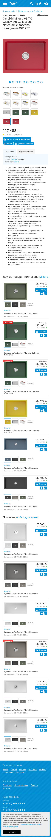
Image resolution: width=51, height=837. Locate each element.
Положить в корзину (18, 139)
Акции (5, 769)
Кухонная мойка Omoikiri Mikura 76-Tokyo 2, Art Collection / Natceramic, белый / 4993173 (34, 94)
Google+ (34, 785)
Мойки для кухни (24, 11)
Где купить (20, 772)
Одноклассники (21, 785)
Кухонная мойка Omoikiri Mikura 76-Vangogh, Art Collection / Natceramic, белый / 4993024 (25, 103)
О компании (8, 772)
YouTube (6, 788)
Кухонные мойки (9, 11)
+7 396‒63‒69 (14, 803)
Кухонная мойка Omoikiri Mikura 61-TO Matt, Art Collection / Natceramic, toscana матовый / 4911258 (16, 121)
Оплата (22, 769)
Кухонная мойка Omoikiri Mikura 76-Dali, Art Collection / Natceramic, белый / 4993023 (7, 94)
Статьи (14, 769)
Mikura (16, 162)
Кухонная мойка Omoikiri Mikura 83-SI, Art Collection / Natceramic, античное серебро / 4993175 (7, 112)
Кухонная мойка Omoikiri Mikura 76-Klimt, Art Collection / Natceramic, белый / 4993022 (16, 94)
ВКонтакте (7, 785)
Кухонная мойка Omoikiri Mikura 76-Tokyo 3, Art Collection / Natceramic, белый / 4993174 (7, 103)
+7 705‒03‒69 (14, 810)
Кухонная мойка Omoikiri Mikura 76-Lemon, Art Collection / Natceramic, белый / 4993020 (25, 94)
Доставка (33, 769)
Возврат (42, 769)
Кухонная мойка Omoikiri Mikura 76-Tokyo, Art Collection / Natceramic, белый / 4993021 (16, 103)
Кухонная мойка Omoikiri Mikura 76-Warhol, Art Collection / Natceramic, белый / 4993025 (34, 103)
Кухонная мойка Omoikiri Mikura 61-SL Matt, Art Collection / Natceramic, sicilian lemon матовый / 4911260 (34, 112)
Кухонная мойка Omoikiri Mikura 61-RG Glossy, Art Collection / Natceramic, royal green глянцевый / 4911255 (16, 112)
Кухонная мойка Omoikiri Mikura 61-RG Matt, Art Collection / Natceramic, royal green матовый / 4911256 (25, 112)
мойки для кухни (27, 517)
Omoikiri (37, 11)
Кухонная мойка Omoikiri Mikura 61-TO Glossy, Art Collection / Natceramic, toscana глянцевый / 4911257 (7, 121)
